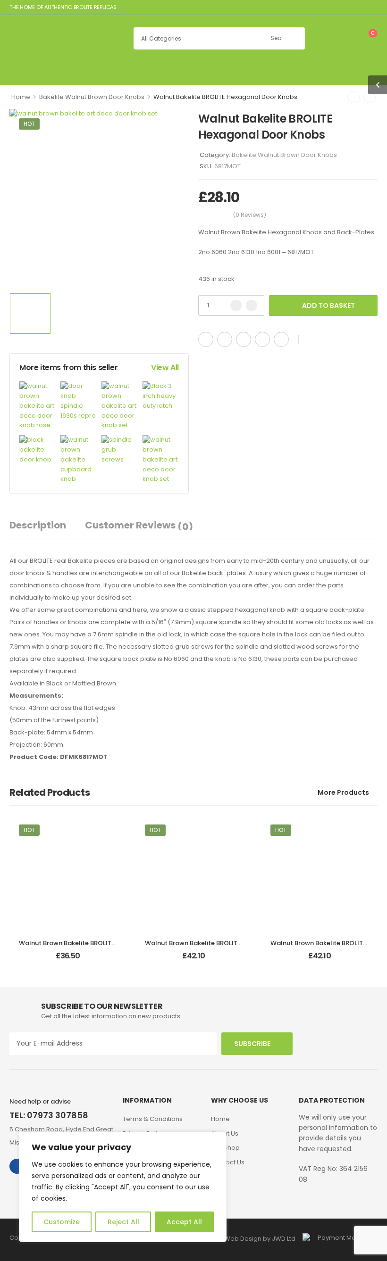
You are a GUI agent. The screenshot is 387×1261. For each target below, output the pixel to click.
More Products (343, 792)
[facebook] (17, 1166)
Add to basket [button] (67, 960)
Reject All (123, 1222)
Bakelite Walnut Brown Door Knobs (91, 96)
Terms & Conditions (153, 1118)
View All (165, 367)
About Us (224, 1133)
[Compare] (327, 340)
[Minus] (236, 305)
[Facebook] (205, 339)
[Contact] (326, 35)
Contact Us (227, 1162)
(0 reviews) (249, 215)
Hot (29, 124)
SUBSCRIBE (252, 1043)
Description (37, 525)
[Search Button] (295, 38)
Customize (61, 1222)
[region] (123, 1187)
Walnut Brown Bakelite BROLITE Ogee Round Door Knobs (105, 943)
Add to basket (328, 305)
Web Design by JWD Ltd (259, 1238)
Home (20, 96)
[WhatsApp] (262, 339)
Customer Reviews (139, 526)
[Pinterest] (243, 339)
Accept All (184, 1222)
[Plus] (251, 305)
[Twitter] (224, 339)
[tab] (47, 525)
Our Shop (225, 1147)
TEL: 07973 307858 (48, 1115)
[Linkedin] (281, 339)
